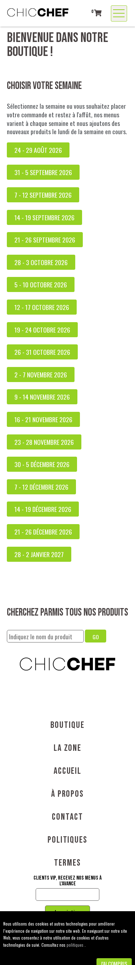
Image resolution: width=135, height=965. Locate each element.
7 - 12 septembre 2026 (43, 194)
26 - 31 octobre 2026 (42, 352)
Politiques (67, 840)
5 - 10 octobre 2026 (40, 284)
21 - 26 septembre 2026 (44, 239)
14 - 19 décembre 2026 (42, 509)
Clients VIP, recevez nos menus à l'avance (67, 881)
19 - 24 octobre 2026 (42, 329)
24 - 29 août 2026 (38, 150)
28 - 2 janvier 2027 (39, 554)
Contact (67, 817)
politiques (76, 945)
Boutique (67, 725)
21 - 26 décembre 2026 (43, 531)
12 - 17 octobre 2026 (41, 307)
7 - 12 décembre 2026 (41, 486)
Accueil (67, 771)
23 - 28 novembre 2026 (44, 442)
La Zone (67, 748)
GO (96, 637)
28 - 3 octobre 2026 (41, 262)
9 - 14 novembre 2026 (42, 396)
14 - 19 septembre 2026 (44, 217)
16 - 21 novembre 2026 (43, 419)
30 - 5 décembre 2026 (41, 464)
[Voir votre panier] (98, 13)
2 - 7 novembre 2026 (40, 374)
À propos (67, 794)
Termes (67, 862)
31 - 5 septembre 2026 (43, 172)
